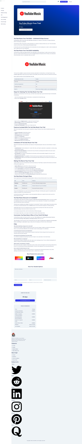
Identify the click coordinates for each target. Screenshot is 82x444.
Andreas (21, 24)
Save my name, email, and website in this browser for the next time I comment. (29, 282)
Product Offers (23, 21)
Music (24, 24)
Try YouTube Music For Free (26, 29)
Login (71, 1)
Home (20, 21)
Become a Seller (64, 1)
